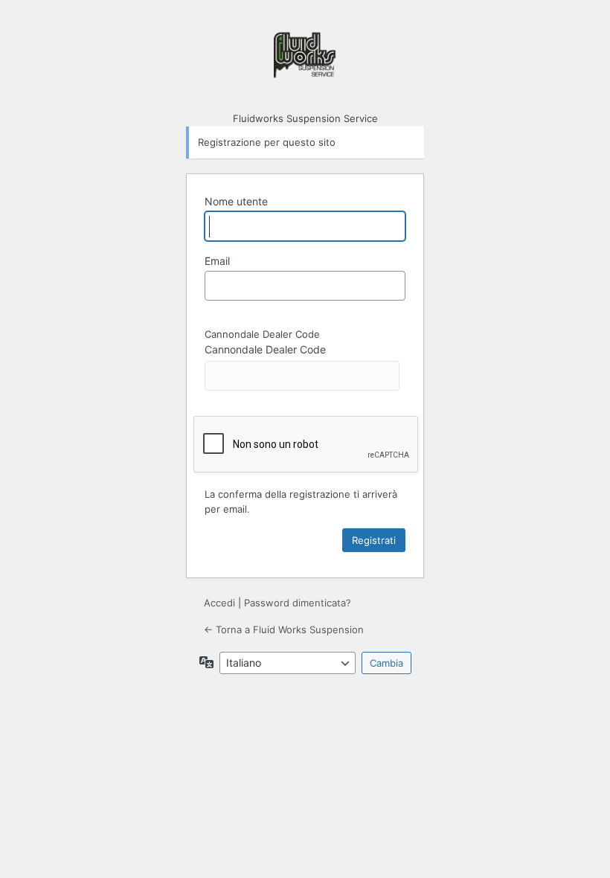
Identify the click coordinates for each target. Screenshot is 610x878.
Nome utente (236, 201)
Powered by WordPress (305, 62)
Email (217, 260)
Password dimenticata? (297, 603)
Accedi (219, 603)
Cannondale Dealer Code (265, 349)
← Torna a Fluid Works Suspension (284, 629)
